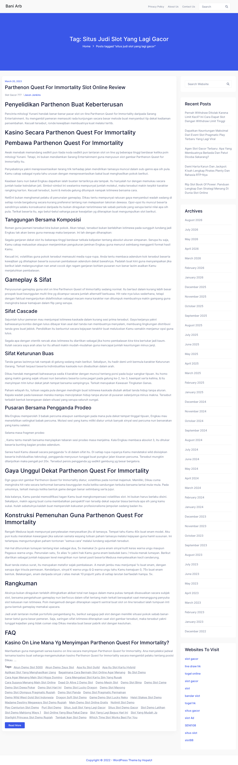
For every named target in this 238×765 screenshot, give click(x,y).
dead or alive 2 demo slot (75, 682)
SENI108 (190, 725)
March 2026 (193, 258)
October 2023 (194, 535)
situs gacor (192, 710)
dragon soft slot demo (71, 697)
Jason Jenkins (32, 94)
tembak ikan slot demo (71, 717)
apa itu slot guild (88, 667)
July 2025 (191, 335)
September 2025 (196, 315)
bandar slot (192, 696)
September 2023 (196, 545)
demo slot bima (131, 682)
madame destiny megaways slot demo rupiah (36, 702)
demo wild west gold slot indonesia (29, 697)
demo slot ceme (155, 682)
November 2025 (195, 296)
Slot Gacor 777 (13, 94)
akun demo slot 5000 (28, 667)
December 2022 (195, 631)
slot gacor (191, 658)
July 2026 (191, 229)
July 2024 (191, 449)
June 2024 (192, 459)
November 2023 (195, 526)
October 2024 (194, 421)
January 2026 (194, 277)
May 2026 (191, 239)
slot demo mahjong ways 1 (23, 712)
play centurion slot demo (22, 707)
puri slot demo (51, 707)
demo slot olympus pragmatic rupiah (30, 692)
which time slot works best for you (113, 717)
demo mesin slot (107, 682)
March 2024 (193, 488)
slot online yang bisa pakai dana (65, 712)
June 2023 (192, 574)
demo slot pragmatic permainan (104, 692)
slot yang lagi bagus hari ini (109, 712)
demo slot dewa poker (20, 687)
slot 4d (189, 718)
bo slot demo (137, 672)
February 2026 (194, 268)
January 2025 (194, 392)
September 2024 (196, 430)
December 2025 (195, 287)
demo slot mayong (112, 687)
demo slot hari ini (50, 687)
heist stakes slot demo (146, 697)
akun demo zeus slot (59, 667)
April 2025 (192, 363)
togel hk (190, 703)
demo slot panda (69, 692)
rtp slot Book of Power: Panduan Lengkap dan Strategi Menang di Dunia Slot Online (207, 188)
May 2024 (191, 468)
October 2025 (194, 306)
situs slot (191, 733)
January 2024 (194, 507)
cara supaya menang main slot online (30, 682)
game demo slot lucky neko (108, 697)
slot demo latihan (153, 707)
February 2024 (194, 497)
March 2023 (193, 602)
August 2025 (193, 325)
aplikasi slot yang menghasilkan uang (30, 672)
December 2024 (195, 401)
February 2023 (194, 612)
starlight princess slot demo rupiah (29, 717)
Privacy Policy (156, 6)
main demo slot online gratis (88, 702)
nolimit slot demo (123, 702)
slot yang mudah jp (144, 712)
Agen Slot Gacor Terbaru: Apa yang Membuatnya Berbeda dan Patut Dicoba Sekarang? (208, 153)
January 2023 (194, 621)
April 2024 (192, 478)
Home (86, 46)
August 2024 (193, 440)
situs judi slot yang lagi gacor (85, 707)
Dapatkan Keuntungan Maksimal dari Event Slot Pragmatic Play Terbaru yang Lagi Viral (206, 135)
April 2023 (192, 593)
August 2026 (193, 220)
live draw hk (193, 666)
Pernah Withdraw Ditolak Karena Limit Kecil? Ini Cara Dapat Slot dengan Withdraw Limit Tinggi (206, 117)
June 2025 (192, 344)
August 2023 (193, 554)
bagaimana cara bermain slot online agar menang (92, 672)
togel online (193, 673)
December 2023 (195, 516)
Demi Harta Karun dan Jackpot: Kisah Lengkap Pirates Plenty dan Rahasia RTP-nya (207, 171)
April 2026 (192, 248)
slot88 (189, 740)
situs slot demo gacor (123, 707)
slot (187, 688)
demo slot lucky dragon (80, 687)
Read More (15, 725)
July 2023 (191, 564)
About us (173, 6)
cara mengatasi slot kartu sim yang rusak (93, 677)
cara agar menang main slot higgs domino (33, 677)
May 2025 (191, 354)
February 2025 (194, 382)
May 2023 (191, 583)
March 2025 (193, 373)
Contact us (188, 6)
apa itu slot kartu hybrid (118, 667)
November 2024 (195, 411)
